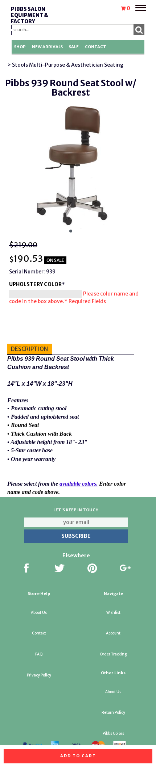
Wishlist (113, 612)
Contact (95, 46)
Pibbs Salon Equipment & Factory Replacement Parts (30, 21)
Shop (20, 46)
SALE (74, 46)
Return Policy (113, 712)
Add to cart (78, 755)
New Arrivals (47, 46)
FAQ (39, 654)
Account (113, 633)
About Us (39, 612)
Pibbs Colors (113, 733)
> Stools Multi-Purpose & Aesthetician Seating (65, 65)
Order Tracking (113, 654)
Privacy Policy (39, 675)
